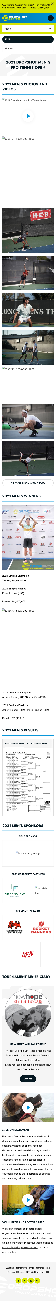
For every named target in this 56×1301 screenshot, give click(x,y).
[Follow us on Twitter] (25, 1281)
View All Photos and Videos (28, 482)
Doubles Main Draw (37, 743)
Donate (28, 1078)
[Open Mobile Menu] (51, 18)
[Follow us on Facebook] (18, 1281)
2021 (7, 39)
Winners (9, 48)
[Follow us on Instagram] (31, 1281)
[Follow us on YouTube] (37, 1281)
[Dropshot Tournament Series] (15, 18)
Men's (8, 28)
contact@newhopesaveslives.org (20, 1247)
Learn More (34, 1060)
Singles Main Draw (14, 743)
